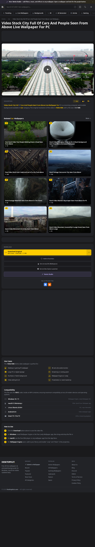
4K (50, 13)
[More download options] (89, 252)
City (14, 105)
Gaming (86, 13)
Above (43, 105)
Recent (27, 468)
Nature (50, 477)
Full (17, 105)
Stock (10, 105)
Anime (75, 13)
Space (50, 480)
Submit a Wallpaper (33, 464)
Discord (74, 471)
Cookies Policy (76, 483)
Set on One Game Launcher (49, 269)
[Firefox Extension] (49, 284)
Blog (73, 468)
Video (6, 105)
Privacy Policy (76, 480)
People (30, 105)
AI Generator (62, 13)
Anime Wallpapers (54, 465)
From (38, 105)
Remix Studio (48, 274)
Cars (22, 105)
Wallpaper (52, 105)
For (58, 105)
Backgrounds (39, 13)
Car (9, 19)
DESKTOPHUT (8, 462)
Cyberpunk (51, 474)
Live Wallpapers (22, 13)
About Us (75, 465)
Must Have (28, 477)
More (87, 118)
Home (4, 19)
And (25, 105)
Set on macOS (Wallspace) (48, 264)
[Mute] (77, 93)
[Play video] (48, 69)
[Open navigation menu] (91, 7)
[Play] (4, 93)
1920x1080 (59, 108)
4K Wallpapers (53, 468)
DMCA (74, 474)
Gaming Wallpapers (54, 471)
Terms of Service (77, 477)
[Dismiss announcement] (92, 2)
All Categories (29, 480)
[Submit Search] (85, 7)
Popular (27, 471)
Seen (34, 105)
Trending (8, 13)
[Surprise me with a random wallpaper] (80, 7)
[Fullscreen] (90, 93)
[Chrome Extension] (45, 284)
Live (47, 105)
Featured (28, 474)
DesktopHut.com (12, 489)
